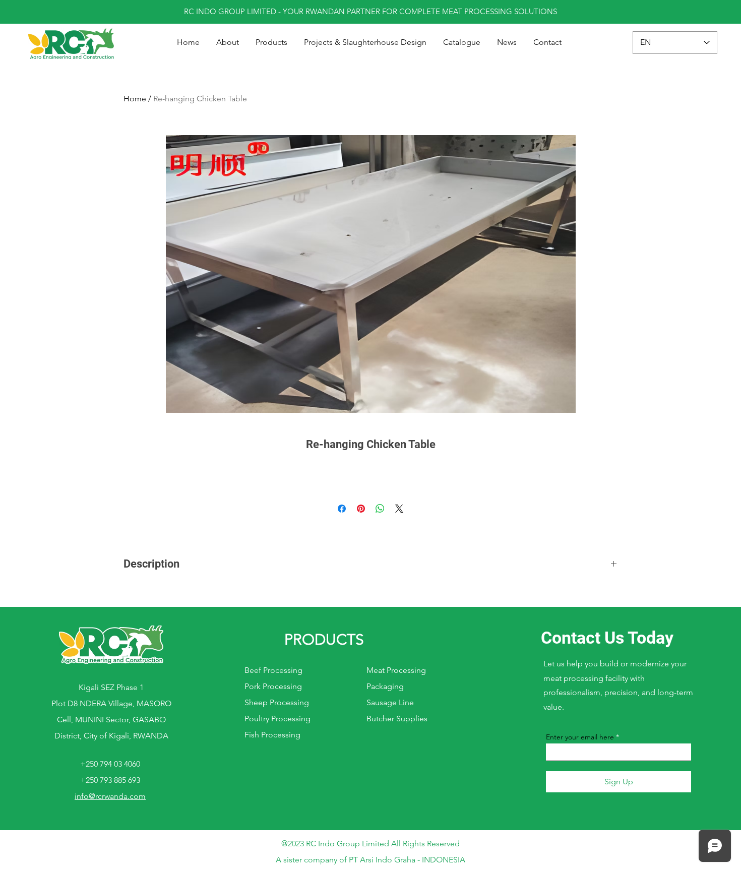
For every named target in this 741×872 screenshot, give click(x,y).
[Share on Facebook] (342, 509)
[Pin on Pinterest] (361, 509)
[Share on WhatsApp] (380, 509)
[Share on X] (399, 509)
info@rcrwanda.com (110, 796)
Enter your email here (580, 736)
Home (135, 98)
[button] (272, 42)
